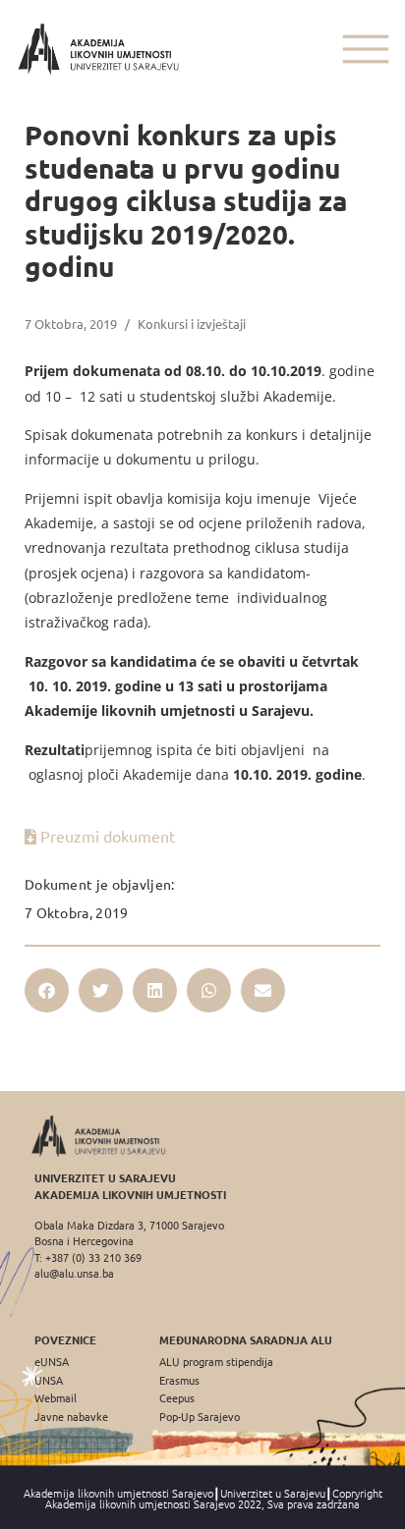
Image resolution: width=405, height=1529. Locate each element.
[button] (47, 990)
